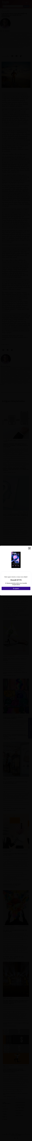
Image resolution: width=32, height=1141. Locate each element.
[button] (29, 548)
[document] (16, 570)
